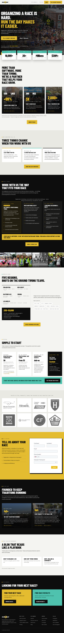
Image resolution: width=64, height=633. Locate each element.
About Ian (44, 620)
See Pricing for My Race (52, 380)
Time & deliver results (24, 622)
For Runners (34, 2)
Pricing (41, 2)
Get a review (44, 624)
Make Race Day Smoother (32, 166)
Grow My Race (32, 122)
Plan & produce (23, 618)
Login (46, 2)
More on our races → (8, 525)
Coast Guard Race (31, 104)
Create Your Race (24, 38)
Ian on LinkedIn (56, 622)
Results (32, 618)
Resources (33, 622)
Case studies (44, 618)
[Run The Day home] (5, 2)
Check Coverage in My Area (32, 324)
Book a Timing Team (32, 244)
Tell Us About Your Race (56, 2)
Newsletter (55, 620)
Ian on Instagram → (39, 525)
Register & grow (23, 620)
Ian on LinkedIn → (47, 525)
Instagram (55, 618)
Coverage (44, 622)
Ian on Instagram (56, 624)
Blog (32, 624)
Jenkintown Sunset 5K (10, 105)
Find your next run (34, 620)
